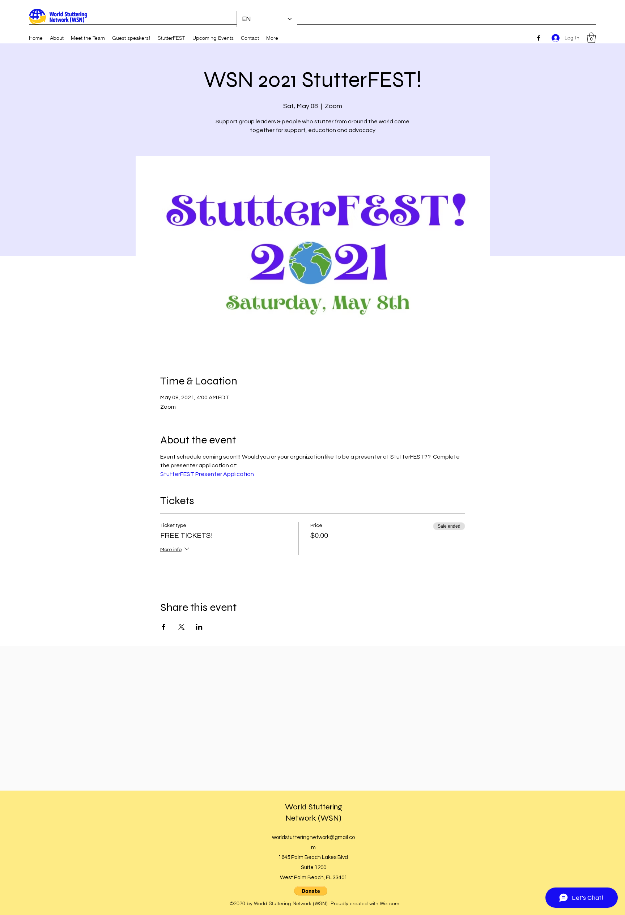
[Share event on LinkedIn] (199, 627)
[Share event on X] (181, 627)
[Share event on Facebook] (163, 627)
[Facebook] (538, 38)
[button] (591, 38)
